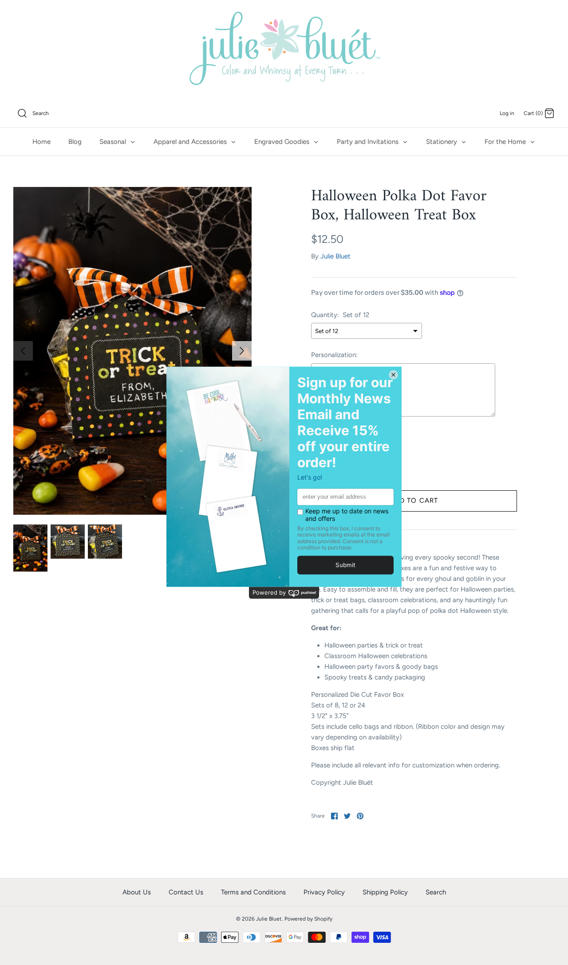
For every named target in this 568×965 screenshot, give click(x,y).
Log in (507, 113)
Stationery (442, 142)
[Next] (242, 351)
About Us (136, 892)
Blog (75, 142)
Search (436, 892)
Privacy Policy (324, 892)
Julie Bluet (335, 256)
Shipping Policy (385, 892)
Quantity (324, 443)
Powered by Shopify (308, 919)
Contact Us (186, 892)
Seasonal (113, 142)
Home (41, 142)
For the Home (506, 142)
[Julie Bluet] (284, 50)
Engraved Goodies (282, 142)
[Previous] (23, 351)
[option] (132, 351)
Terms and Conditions (253, 892)
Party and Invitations (368, 142)
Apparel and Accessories (191, 142)
